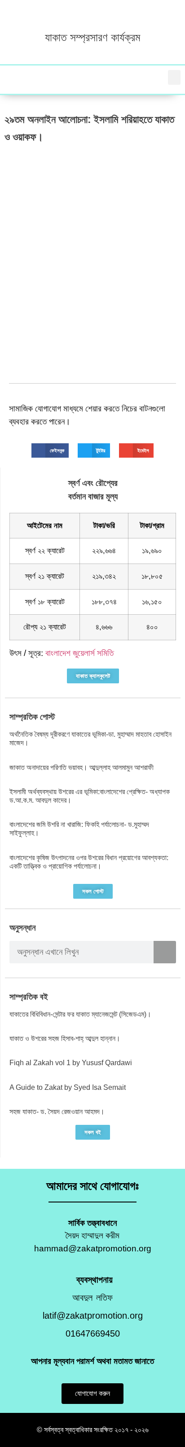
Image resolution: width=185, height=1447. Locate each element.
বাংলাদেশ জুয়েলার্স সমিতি (79, 653)
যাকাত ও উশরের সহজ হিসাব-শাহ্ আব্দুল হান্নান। (64, 1038)
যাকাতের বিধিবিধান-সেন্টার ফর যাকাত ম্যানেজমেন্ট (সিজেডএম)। (80, 1014)
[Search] (165, 952)
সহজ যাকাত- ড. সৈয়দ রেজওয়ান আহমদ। (57, 1111)
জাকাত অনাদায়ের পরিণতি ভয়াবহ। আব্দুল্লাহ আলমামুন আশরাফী (81, 767)
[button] (174, 77)
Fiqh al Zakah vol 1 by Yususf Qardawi (70, 1063)
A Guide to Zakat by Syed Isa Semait (67, 1087)
